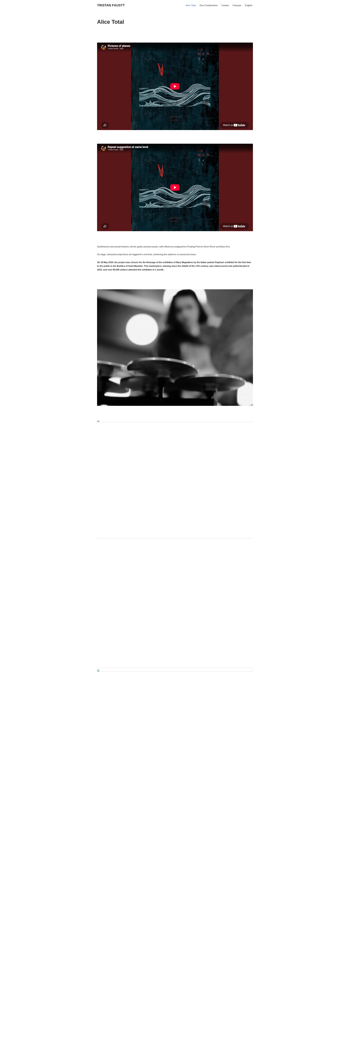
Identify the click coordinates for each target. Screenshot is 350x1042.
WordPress (121, 1038)
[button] (175, 347)
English (248, 5)
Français (237, 5)
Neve (99, 1038)
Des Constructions (209, 5)
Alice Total (191, 5)
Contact (225, 5)
